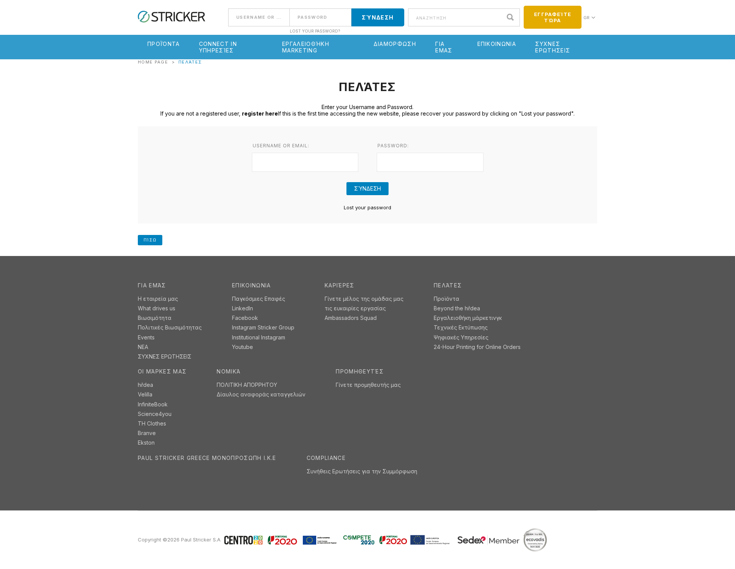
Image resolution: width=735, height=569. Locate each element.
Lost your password (367, 207)
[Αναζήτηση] (512, 17)
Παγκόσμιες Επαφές (258, 298)
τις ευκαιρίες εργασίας (355, 308)
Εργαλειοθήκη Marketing (305, 47)
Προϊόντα (163, 44)
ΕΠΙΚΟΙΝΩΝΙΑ (496, 44)
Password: (393, 145)
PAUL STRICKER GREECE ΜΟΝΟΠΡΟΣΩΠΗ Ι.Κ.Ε (207, 458)
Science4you (155, 414)
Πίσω (150, 240)
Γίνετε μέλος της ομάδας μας (364, 298)
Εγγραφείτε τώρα (552, 17)
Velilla (145, 394)
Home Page (153, 62)
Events (146, 337)
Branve (147, 433)
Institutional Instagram (258, 337)
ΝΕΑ (143, 347)
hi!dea (145, 385)
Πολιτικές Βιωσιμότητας (170, 327)
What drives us (156, 308)
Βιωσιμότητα (155, 318)
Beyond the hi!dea (457, 308)
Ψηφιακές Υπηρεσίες (461, 337)
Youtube (242, 347)
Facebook (245, 318)
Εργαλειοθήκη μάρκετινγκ (468, 318)
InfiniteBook (153, 404)
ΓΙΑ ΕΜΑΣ (443, 47)
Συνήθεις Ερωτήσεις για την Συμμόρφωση (362, 471)
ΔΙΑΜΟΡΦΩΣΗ (395, 44)
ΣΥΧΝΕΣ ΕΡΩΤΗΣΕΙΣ (552, 47)
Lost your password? (315, 31)
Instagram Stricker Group (263, 327)
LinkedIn (242, 308)
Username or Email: (281, 145)
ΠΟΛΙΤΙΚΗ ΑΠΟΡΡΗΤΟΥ (247, 385)
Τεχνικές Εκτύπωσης (461, 327)
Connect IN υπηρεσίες (218, 47)
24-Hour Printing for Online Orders (477, 347)
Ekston (146, 442)
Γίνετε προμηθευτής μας (368, 385)
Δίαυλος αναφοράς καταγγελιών (261, 394)
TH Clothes (152, 423)
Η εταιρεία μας (158, 298)
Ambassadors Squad (351, 318)
